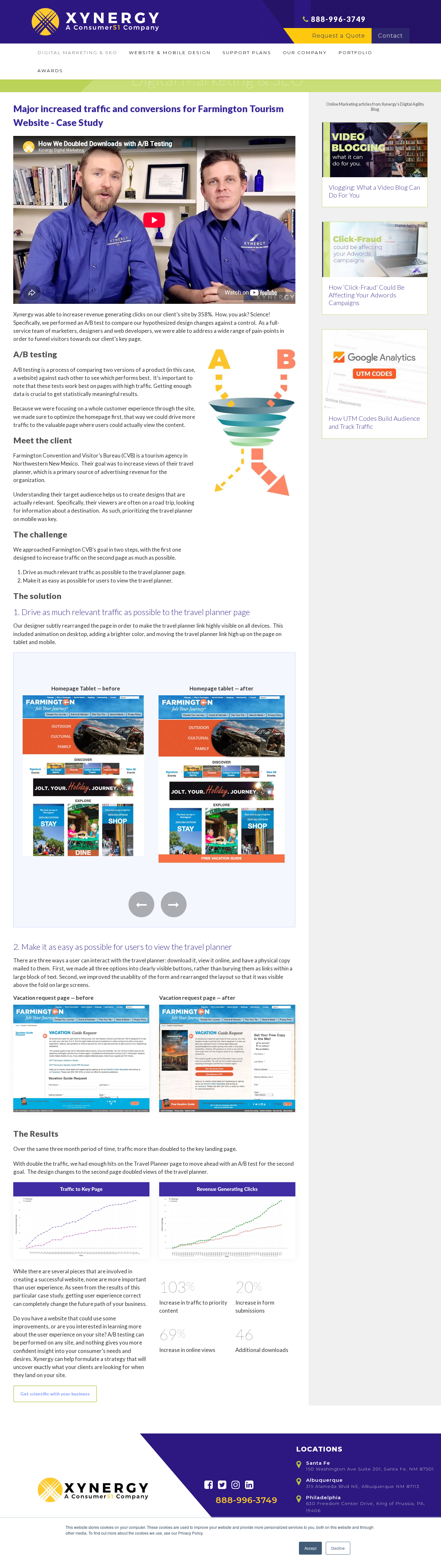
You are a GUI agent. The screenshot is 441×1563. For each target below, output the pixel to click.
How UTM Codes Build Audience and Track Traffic (374, 422)
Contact (390, 35)
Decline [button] (338, 1548)
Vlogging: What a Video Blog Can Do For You (374, 191)
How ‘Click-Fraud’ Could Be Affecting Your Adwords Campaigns (367, 294)
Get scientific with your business (55, 1393)
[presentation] (141, 904)
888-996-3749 (338, 19)
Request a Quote (338, 35)
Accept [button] (310, 1548)
